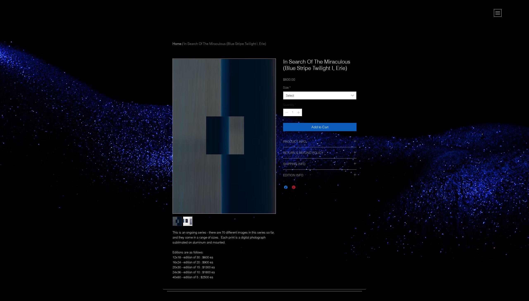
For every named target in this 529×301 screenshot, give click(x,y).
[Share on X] (301, 187)
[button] (497, 13)
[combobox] (319, 95)
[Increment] (298, 112)
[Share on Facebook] (285, 187)
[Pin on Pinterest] (293, 187)
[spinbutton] (292, 112)
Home (177, 44)
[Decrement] (286, 112)
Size (287, 87)
